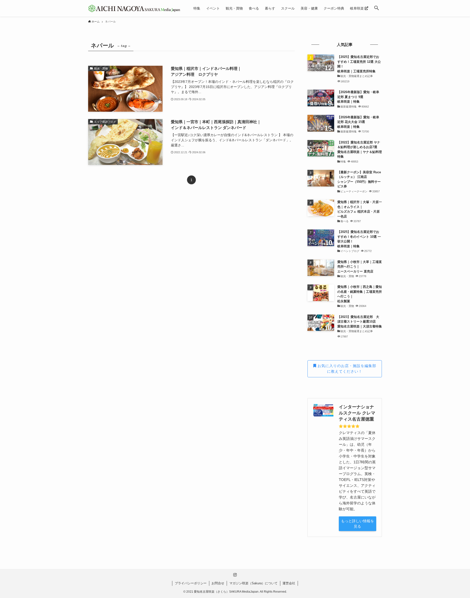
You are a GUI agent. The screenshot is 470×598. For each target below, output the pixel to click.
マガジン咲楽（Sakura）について (253, 583)
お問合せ (218, 583)
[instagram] (235, 575)
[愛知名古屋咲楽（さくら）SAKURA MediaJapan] (134, 8)
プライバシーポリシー (191, 583)
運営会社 (288, 583)
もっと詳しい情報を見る (357, 524)
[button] (376, 8)
